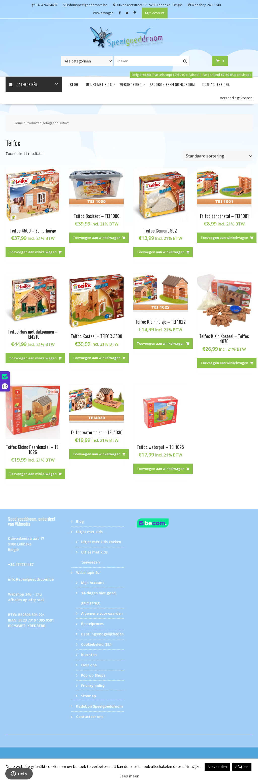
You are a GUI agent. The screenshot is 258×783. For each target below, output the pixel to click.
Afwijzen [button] (241, 766)
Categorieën (26, 84)
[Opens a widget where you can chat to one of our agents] (19, 774)
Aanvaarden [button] (217, 766)
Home (18, 123)
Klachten (89, 654)
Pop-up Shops (93, 675)
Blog (74, 84)
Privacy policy (93, 685)
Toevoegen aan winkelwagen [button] (33, 252)
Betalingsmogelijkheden (102, 634)
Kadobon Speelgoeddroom (172, 84)
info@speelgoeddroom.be (31, 579)
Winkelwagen (103, 13)
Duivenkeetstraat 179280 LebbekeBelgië (26, 544)
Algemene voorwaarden (102, 613)
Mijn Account (154, 13)
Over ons (88, 665)
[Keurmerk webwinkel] (160, 523)
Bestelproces (92, 623)
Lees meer (129, 775)
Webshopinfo (130, 84)
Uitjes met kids (99, 84)
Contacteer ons (216, 84)
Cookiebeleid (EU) (96, 644)
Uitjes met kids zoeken (101, 541)
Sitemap (88, 696)
